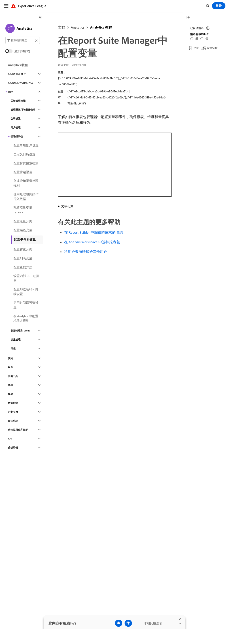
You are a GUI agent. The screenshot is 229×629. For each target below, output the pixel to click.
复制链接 (212, 48)
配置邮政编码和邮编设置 (25, 291)
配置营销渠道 (22, 172)
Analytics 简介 (17, 73)
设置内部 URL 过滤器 (26, 278)
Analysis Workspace (20, 82)
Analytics (77, 27)
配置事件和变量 (25, 239)
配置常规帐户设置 (25, 145)
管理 (10, 91)
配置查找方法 (22, 267)
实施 (10, 358)
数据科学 (13, 402)
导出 (10, 385)
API (10, 438)
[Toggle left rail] (41, 17)
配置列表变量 (22, 258)
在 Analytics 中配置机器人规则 (25, 318)
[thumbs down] (128, 623)
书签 (196, 48)
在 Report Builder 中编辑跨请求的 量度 (94, 232)
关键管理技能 (18, 100)
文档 (61, 27)
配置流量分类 (22, 221)
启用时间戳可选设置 (25, 305)
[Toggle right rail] (188, 17)
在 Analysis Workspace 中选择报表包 (92, 242)
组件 (10, 367)
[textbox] (22, 40)
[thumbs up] (118, 623)
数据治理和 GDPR (20, 330)
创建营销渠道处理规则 (25, 183)
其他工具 (13, 376)
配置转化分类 (22, 249)
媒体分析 (13, 420)
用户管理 (16, 127)
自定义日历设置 (24, 154)
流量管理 (16, 339)
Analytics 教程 (101, 27)
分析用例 (13, 447)
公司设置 (16, 118)
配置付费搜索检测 (25, 163)
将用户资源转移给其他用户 (85, 251)
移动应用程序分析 (18, 429)
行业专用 (13, 411)
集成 (10, 394)
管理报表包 (17, 136)
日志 (13, 348)
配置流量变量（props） (22, 210)
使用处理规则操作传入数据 (25, 196)
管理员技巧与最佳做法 (23, 109)
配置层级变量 (22, 230)
